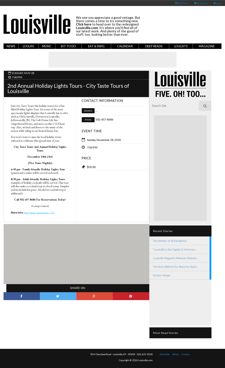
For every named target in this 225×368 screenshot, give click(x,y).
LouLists (181, 46)
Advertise (165, 354)
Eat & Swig (96, 46)
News (11, 46)
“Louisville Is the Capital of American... (175, 249)
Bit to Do (68, 46)
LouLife (28, 46)
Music (47, 46)
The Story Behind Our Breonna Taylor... (176, 266)
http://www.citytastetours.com (39, 213)
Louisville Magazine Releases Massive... (175, 258)
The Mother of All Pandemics (170, 241)
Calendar (125, 46)
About (175, 354)
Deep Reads (153, 46)
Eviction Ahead (161, 275)
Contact (185, 354)
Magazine (207, 46)
